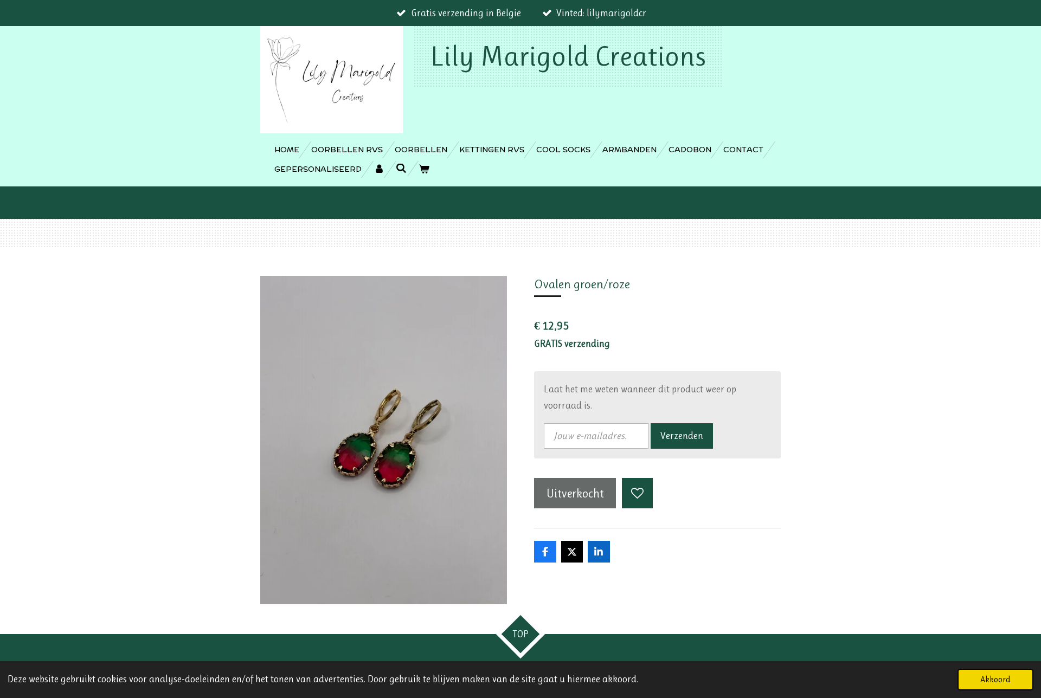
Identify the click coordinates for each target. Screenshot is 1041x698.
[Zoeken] (401, 168)
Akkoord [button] (995, 679)
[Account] (379, 169)
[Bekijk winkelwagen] (424, 169)
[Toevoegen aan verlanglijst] (637, 493)
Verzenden (681, 435)
